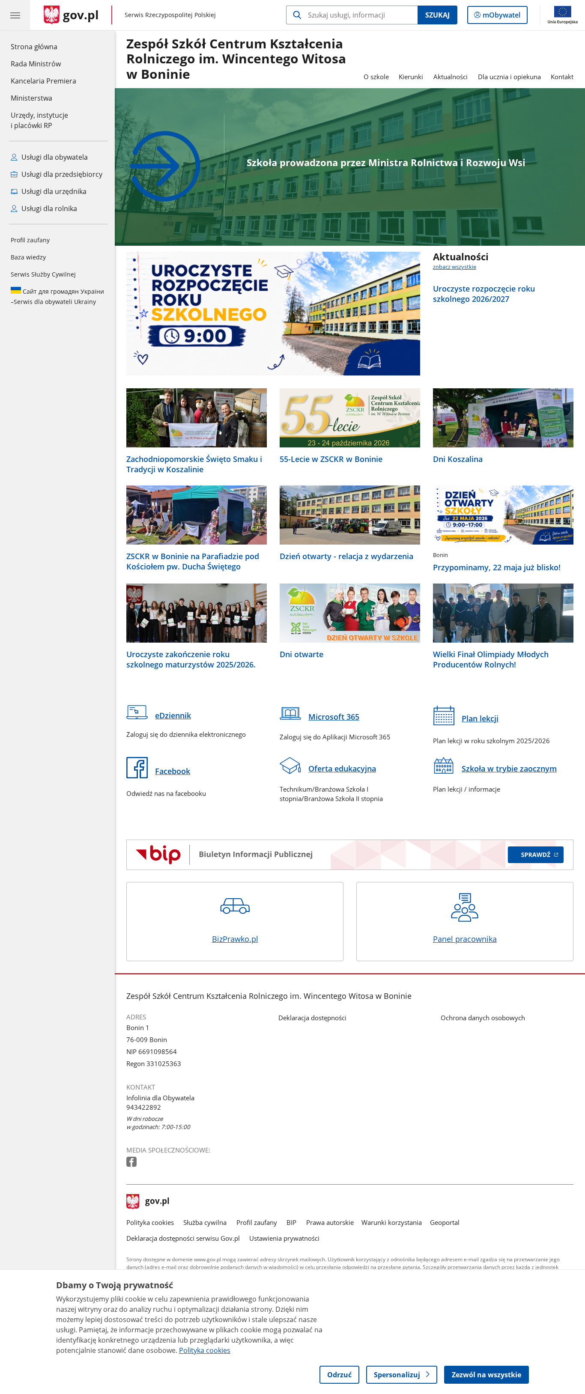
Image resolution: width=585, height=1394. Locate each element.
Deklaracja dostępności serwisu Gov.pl (183, 1238)
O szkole (376, 76)
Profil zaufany (30, 240)
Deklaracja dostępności (312, 1017)
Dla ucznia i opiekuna (509, 76)
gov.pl (157, 1201)
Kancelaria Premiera (43, 81)
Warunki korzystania (391, 1222)
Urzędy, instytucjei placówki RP (39, 120)
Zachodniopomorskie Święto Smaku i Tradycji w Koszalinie (194, 464)
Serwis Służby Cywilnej (43, 274)
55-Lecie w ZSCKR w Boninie (331, 459)
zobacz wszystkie (454, 267)
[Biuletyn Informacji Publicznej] (349, 855)
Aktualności (450, 76)
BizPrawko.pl (235, 938)
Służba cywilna (205, 1222)
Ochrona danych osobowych (483, 1017)
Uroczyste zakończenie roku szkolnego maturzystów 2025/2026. (191, 659)
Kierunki (411, 76)
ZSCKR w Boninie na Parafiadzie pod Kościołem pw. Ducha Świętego (192, 561)
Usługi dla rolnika (48, 208)
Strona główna (43, 46)
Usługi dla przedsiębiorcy (61, 174)
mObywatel (501, 17)
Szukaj (437, 15)
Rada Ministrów (36, 64)
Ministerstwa (31, 98)
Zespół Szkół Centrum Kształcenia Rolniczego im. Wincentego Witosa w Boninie (236, 59)
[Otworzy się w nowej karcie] (132, 1162)
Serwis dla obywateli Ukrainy (57, 296)
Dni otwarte (301, 654)
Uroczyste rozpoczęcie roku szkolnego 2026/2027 (484, 293)
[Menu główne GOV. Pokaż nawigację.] (15, 15)
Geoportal (445, 1222)
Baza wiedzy (28, 257)
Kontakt (562, 76)
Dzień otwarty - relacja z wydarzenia (346, 556)
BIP (291, 1222)
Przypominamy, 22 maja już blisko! (497, 567)
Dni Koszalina (458, 459)
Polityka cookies (150, 1222)
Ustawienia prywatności (284, 1238)
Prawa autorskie (330, 1222)
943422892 (143, 1107)
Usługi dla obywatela (54, 157)
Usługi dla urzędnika (53, 191)
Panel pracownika (465, 938)
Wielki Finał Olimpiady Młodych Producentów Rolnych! (491, 659)
